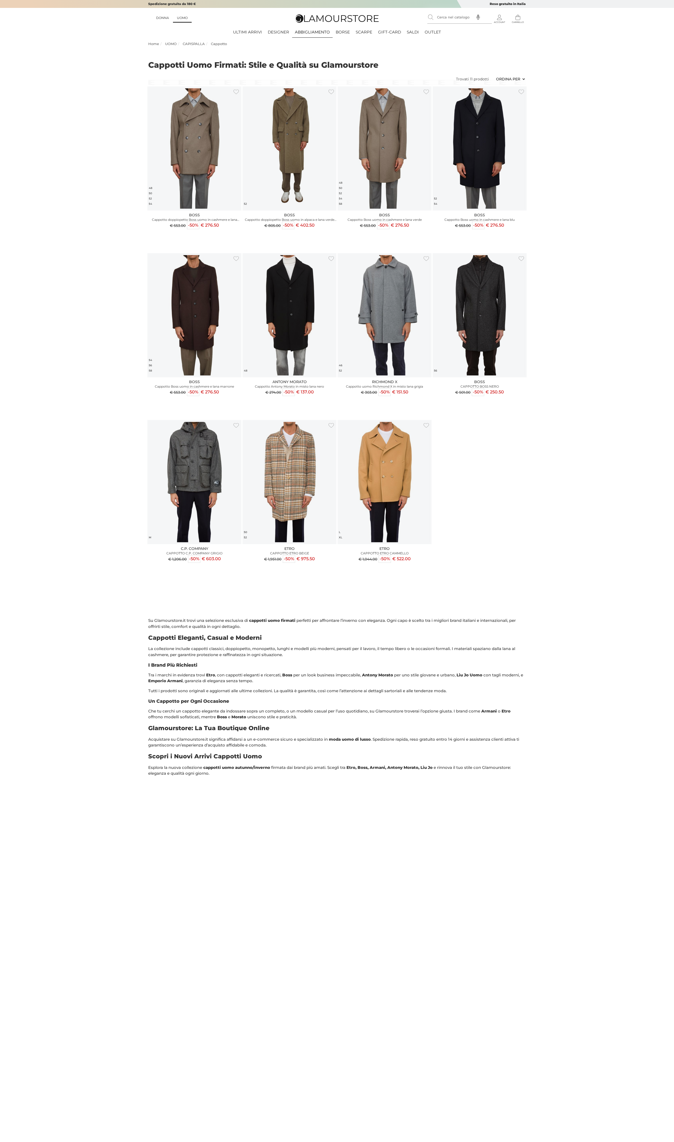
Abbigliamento (312, 32)
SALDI (413, 32)
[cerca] (431, 17)
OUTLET (433, 32)
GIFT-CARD (389, 32)
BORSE (343, 32)
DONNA (162, 18)
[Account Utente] (499, 16)
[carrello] (518, 16)
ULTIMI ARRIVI (247, 32)
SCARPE (364, 32)
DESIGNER (278, 32)
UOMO (182, 18)
